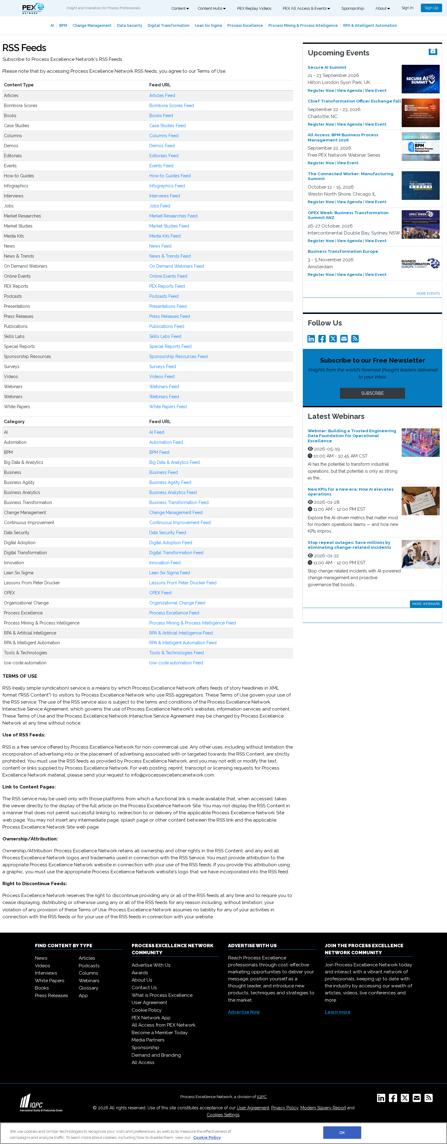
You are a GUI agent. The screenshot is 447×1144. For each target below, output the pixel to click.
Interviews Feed (164, 195)
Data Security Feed (167, 532)
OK (342, 1132)
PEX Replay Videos (254, 8)
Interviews (46, 973)
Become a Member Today (160, 1032)
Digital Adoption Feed (170, 542)
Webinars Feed (164, 386)
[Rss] (356, 340)
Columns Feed (163, 135)
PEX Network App (151, 1018)
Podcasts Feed (163, 296)
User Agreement (149, 1002)
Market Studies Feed (169, 226)
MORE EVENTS (428, 293)
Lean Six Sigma (208, 25)
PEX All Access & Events (305, 8)
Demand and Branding (156, 1055)
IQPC (262, 1096)
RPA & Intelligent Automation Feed (183, 642)
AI (52, 25)
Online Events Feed (168, 276)
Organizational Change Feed (177, 602)
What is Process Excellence (162, 995)
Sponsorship (352, 8)
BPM (63, 25)
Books (42, 988)
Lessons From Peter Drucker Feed (183, 582)
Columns (88, 973)
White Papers (49, 980)
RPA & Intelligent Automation (370, 25)
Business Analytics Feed (173, 492)
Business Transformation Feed (179, 502)
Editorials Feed (163, 155)
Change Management (92, 25)
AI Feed (156, 432)
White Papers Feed (168, 406)
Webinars (89, 980)
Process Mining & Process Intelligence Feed (192, 623)
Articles (87, 958)
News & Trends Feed (170, 256)
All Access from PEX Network (164, 1025)
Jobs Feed (159, 205)
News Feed (160, 246)
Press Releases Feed (169, 316)
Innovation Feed (165, 562)
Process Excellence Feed (174, 612)
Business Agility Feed (170, 482)
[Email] (345, 340)
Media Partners (148, 1040)
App (83, 995)
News (41, 958)
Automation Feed (166, 442)
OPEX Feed (160, 592)
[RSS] (429, 1100)
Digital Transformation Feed (176, 552)
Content (179, 8)
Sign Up (431, 7)
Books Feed (161, 115)
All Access (143, 1062)
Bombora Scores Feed (171, 105)
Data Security (129, 25)
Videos (42, 965)
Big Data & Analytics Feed (174, 462)
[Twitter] (334, 340)
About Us (142, 980)
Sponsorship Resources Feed (178, 356)
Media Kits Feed (165, 236)
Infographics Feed (167, 185)
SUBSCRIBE (372, 393)
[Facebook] (323, 340)
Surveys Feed (162, 366)
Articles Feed (162, 95)
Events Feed (161, 165)
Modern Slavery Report (323, 1107)
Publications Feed (166, 326)
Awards (140, 972)
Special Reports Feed (170, 346)
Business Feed (163, 472)
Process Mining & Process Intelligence (303, 25)
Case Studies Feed (167, 125)
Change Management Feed (176, 512)
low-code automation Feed (176, 662)
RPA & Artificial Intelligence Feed (181, 633)
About (381, 8)
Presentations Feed (168, 306)
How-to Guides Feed (170, 175)
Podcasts (89, 965)
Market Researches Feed (173, 216)
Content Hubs (210, 8)
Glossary (88, 988)
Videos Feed (162, 376)
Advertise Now (244, 1012)
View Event (375, 90)
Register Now (321, 90)
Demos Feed (162, 145)
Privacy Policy (284, 1107)
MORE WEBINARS (426, 604)
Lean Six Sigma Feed (169, 572)
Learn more (338, 1012)
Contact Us (144, 987)
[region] (223, 1133)
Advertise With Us (151, 965)
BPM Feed (159, 452)
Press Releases (51, 995)
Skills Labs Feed (165, 336)
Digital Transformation (168, 25)
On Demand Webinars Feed (176, 266)
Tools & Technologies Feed (176, 652)
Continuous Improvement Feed (180, 522)
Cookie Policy (146, 1010)
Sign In (408, 7)
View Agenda (349, 90)
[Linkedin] (312, 340)
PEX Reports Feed (167, 286)
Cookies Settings (223, 1114)
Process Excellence (245, 25)
